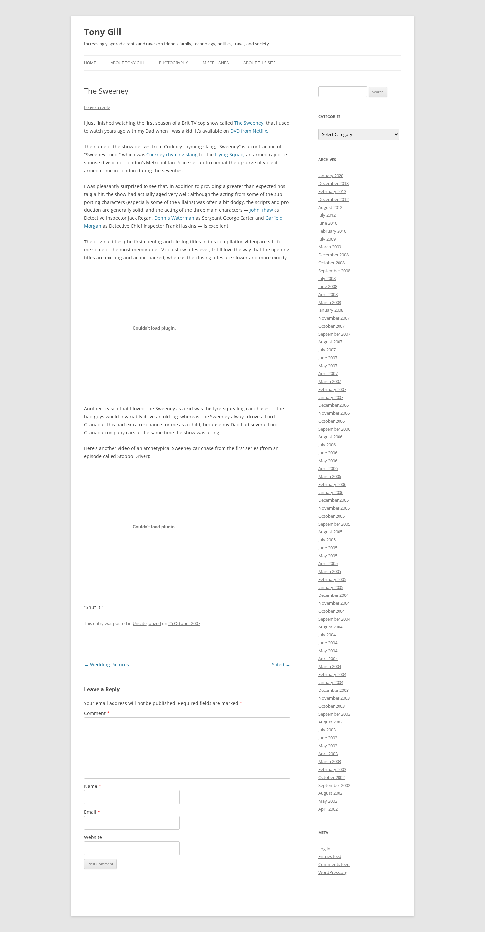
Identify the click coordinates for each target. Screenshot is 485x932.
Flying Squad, (230, 154)
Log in (324, 849)
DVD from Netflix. (249, 131)
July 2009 (327, 239)
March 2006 (329, 476)
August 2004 (330, 627)
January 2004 (330, 682)
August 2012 (330, 207)
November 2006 (334, 413)
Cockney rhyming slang (172, 154)
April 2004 (328, 658)
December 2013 (333, 183)
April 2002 (328, 809)
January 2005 (330, 587)
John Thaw (261, 210)
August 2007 (330, 342)
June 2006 (327, 453)
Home (90, 63)
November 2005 (334, 508)
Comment (97, 713)
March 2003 (329, 761)
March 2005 (329, 571)
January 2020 (330, 175)
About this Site (259, 63)
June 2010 (327, 223)
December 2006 (333, 405)
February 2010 (332, 231)
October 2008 (331, 263)
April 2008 (328, 294)
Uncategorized (147, 623)
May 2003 (327, 746)
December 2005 (333, 500)
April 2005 (328, 563)
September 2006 (334, 429)
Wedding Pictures (106, 664)
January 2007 (330, 397)
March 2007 (329, 381)
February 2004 (332, 674)
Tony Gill (102, 32)
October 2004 (331, 611)
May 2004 (327, 651)
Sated (281, 664)
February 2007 (332, 389)
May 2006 (327, 461)
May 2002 (327, 801)
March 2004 (329, 666)
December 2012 (333, 199)
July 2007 (327, 350)
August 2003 (330, 722)
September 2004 (334, 619)
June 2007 (327, 358)
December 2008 (333, 255)
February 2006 (332, 484)
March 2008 (329, 302)
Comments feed (334, 864)
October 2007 (331, 326)
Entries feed (329, 856)
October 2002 (331, 777)
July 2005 (327, 540)
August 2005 (330, 532)
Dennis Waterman (174, 218)
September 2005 (334, 524)
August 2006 (330, 437)
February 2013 (332, 191)
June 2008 (327, 286)
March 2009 (329, 247)
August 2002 (330, 793)
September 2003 (334, 714)
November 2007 (334, 318)
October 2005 (331, 516)
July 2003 (327, 730)
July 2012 (327, 215)
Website (93, 837)
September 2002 (334, 785)
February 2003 (332, 769)
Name (92, 786)
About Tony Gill (128, 63)
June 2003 (327, 738)
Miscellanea (216, 63)
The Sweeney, (249, 123)
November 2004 (334, 603)
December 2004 (333, 595)
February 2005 (332, 579)
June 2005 (327, 548)
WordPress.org (332, 872)
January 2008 (330, 310)
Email (92, 812)
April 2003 (328, 753)
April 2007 (328, 373)
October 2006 (331, 421)
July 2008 (327, 278)
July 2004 (327, 635)
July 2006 (327, 445)
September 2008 (334, 270)
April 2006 (328, 468)
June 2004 (327, 643)
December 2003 (333, 690)
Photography (173, 63)
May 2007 (327, 366)
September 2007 (334, 334)
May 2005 (327, 556)
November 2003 (334, 698)
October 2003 (331, 706)
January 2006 (330, 492)
